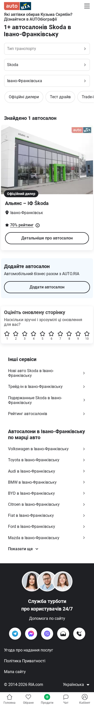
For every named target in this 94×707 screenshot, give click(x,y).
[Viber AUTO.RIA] (47, 634)
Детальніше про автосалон (47, 238)
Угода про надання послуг (28, 650)
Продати (47, 702)
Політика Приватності (24, 661)
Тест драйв (60, 96)
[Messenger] (31, 634)
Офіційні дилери (24, 96)
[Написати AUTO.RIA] (63, 634)
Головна (10, 702)
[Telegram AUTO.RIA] (15, 634)
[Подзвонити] (79, 634)
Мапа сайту (15, 671)
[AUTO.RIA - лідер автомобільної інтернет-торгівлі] (17, 6)
